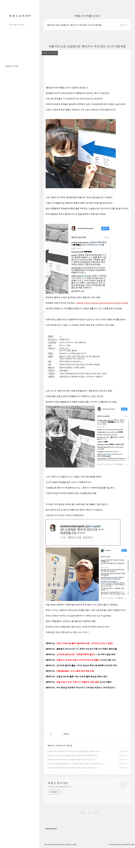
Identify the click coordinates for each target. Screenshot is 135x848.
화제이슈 (11, 66)
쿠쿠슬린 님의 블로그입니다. (60, 787)
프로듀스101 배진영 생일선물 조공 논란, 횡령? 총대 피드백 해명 (71, 755)
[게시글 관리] (57, 734)
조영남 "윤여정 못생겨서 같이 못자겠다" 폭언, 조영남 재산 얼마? (71, 768)
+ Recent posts (50, 828)
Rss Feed (47, 844)
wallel (132, 844)
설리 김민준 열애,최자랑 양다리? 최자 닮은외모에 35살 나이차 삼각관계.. (74, 764)
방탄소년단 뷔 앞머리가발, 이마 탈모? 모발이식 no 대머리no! (70, 760)
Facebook (61, 844)
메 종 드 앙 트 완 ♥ (19, 15)
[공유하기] (53, 734)
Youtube (68, 844)
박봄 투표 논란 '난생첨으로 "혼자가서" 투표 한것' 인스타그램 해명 (74, 25)
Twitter (55, 844)
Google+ (74, 844)
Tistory (119, 844)
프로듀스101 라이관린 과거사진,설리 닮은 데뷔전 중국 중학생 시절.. (72, 751)
